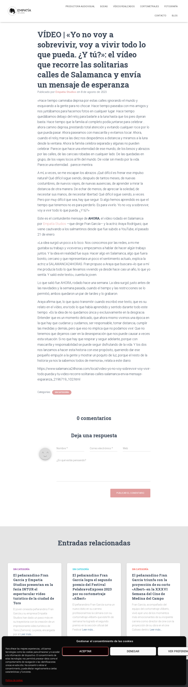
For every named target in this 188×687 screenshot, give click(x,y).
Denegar (133, 651)
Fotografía (171, 6)
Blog (175, 15)
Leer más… (27, 634)
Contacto (160, 15)
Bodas (104, 6)
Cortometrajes (149, 6)
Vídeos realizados (124, 6)
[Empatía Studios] (19, 11)
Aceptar (85, 651)
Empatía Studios (54, 224)
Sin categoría (62, 392)
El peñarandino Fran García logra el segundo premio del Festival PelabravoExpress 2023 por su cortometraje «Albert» (92, 587)
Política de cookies (14, 680)
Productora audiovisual (80, 6)
